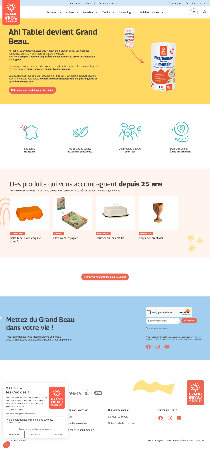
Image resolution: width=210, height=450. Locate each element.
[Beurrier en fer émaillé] (115, 213)
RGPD (165, 328)
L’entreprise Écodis (118, 416)
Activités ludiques (149, 12)
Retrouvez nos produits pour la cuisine (32, 90)
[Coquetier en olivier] (158, 213)
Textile (106, 12)
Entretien (52, 12)
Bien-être (88, 12)
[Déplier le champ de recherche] (194, 12)
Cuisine (70, 12)
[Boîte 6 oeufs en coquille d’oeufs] (29, 213)
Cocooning (125, 12)
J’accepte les (158, 328)
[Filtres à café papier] (72, 213)
